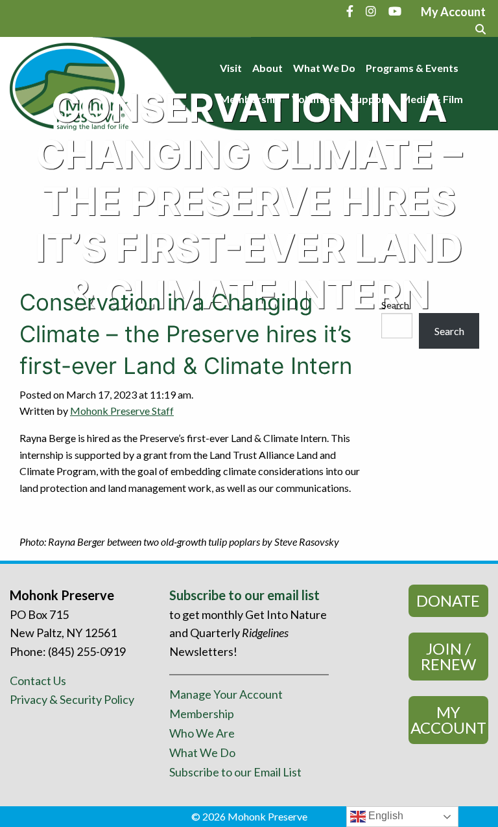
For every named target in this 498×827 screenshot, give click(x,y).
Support (370, 99)
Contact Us (38, 680)
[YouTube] (394, 11)
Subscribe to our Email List (235, 772)
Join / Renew (448, 656)
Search (395, 304)
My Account (448, 720)
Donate (448, 600)
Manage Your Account (226, 694)
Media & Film (432, 99)
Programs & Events (412, 68)
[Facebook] (349, 11)
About (267, 68)
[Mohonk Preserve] (69, 82)
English (384, 815)
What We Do (324, 68)
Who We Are (202, 733)
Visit (231, 68)
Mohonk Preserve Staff (122, 410)
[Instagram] (371, 11)
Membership (250, 99)
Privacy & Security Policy (72, 699)
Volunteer (316, 99)
